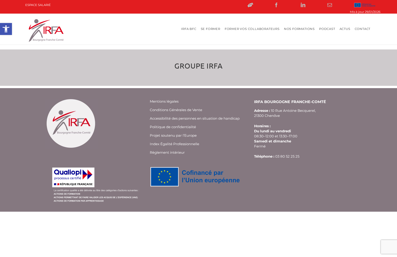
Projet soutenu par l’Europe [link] (173, 135)
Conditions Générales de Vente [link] (176, 110)
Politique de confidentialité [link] (173, 127)
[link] (6, 29)
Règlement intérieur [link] (167, 152)
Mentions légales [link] (164, 101)
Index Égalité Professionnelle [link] (174, 144)
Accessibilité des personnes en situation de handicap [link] (195, 118)
